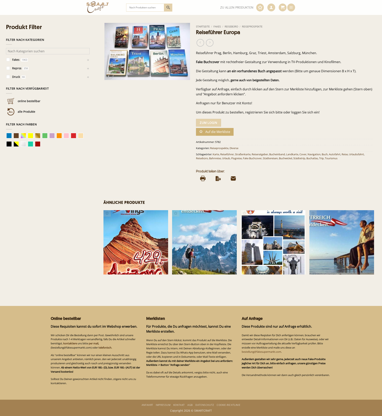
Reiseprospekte (252, 26)
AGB (190, 405)
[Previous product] (209, 43)
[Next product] (200, 43)
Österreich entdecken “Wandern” (196, 268)
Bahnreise (215, 158)
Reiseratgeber (260, 154)
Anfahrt (147, 405)
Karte (216, 154)
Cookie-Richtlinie (228, 405)
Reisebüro (231, 26)
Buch (325, 154)
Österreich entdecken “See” (329, 268)
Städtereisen (270, 158)
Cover (302, 154)
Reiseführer (227, 154)
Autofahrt (334, 154)
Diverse (234, 148)
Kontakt (179, 405)
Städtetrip (299, 158)
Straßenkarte (242, 154)
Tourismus (331, 158)
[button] (271, 8)
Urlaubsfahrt (356, 154)
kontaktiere (70, 343)
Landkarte (292, 154)
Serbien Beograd (254, 268)
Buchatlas (312, 158)
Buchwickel (285, 158)
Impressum (163, 405)
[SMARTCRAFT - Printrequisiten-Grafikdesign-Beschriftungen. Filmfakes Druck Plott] (103, 7)
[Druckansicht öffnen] (203, 178)
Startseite (203, 26)
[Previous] (104, 250)
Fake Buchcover (252, 158)
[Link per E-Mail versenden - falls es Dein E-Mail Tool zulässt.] (233, 178)
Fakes (217, 26)
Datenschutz (204, 405)
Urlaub (226, 158)
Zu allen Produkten (236, 7)
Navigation (314, 154)
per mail (93, 343)
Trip (321, 158)
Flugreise (236, 158)
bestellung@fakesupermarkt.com (261, 352)
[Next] (374, 250)
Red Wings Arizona (118, 268)
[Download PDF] (218, 178)
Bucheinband (277, 154)
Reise (345, 154)
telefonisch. (105, 347)
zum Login (208, 123)
